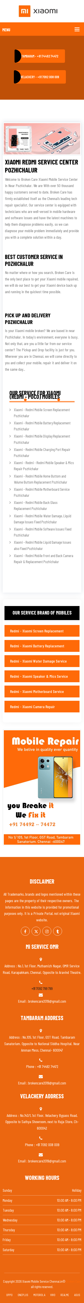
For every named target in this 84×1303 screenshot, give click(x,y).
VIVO (52, 1295)
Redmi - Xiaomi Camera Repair (32, 706)
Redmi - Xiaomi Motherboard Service (37, 691)
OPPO (9, 1295)
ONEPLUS (23, 1295)
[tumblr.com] (57, 931)
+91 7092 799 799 (42, 988)
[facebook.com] (25, 931)
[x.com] (36, 931)
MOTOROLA (39, 1295)
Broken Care (73, 1281)
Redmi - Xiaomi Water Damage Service (38, 661)
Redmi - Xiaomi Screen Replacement (37, 630)
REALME (64, 1295)
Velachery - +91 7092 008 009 (40, 77)
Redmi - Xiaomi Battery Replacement (37, 645)
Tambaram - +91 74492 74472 (39, 56)
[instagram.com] (46, 931)
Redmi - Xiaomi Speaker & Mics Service (39, 676)
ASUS (77, 1295)
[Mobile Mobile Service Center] (42, 10)
